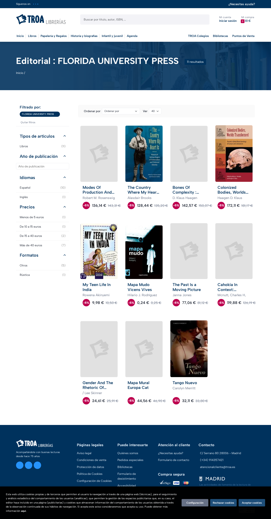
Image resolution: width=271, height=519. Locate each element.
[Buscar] (203, 19)
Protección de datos (90, 467)
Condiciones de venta (91, 460)
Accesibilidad (126, 485)
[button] (247, 19)
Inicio (19, 73)
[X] (28, 465)
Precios (27, 207)
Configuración (195, 502)
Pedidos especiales (130, 460)
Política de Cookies (90, 474)
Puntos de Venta (243, 36)
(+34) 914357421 (211, 460)
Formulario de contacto (173, 460)
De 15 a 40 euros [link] (42, 236)
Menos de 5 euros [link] (42, 217)
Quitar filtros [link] (28, 122)
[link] (57, 114)
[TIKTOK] (37, 465)
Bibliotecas (220, 36)
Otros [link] (42, 265)
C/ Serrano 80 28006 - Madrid (220, 453)
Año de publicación (39, 156)
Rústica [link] (42, 275)
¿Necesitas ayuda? (241, 4)
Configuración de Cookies (94, 481)
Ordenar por (92, 111)
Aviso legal (84, 453)
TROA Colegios (198, 36)
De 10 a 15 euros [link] (42, 226)
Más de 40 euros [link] (42, 245)
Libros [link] (42, 146)
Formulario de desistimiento (126, 476)
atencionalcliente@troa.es (217, 467)
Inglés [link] (42, 197)
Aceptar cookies (252, 502)
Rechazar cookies (223, 502)
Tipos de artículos (37, 136)
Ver (145, 111)
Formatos (29, 255)
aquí (23, 511)
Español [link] (42, 187)
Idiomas (27, 177)
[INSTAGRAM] (19, 465)
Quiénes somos (127, 453)
